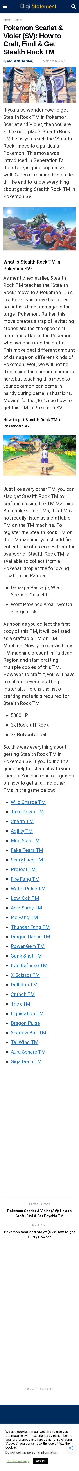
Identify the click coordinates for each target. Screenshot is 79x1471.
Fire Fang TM (25, 879)
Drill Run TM (24, 984)
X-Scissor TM (25, 975)
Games (18, 19)
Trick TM (20, 1004)
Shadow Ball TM (28, 1032)
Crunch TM (23, 994)
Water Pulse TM (28, 888)
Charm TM (22, 821)
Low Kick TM (25, 898)
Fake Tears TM (27, 850)
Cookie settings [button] (18, 1461)
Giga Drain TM (26, 1061)
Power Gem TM (28, 946)
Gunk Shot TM (26, 956)
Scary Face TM (27, 860)
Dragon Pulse (25, 1023)
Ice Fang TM (24, 917)
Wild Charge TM (28, 802)
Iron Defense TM (29, 965)
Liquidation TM (27, 1013)
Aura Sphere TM (28, 1052)
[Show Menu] (5, 6)
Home (6, 19)
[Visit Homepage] (39, 7)
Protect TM (23, 869)
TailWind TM (24, 1042)
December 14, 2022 (53, 61)
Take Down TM (27, 812)
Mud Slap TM (25, 840)
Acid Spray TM (26, 908)
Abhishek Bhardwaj (20, 61)
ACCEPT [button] (40, 1461)
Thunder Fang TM (30, 927)
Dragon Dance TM (30, 936)
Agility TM (22, 831)
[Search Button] (73, 6)
